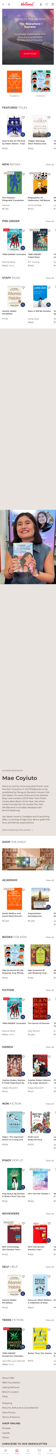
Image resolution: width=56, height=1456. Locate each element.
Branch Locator (10, 1392)
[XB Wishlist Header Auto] (47, 4)
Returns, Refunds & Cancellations (20, 1407)
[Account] (41, 4)
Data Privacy (9, 1412)
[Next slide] (51, 83)
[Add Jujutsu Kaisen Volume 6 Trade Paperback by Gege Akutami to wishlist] (23, 1057)
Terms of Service (11, 1417)
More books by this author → (17, 830)
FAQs (5, 1396)
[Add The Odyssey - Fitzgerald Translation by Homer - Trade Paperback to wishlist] (23, 174)
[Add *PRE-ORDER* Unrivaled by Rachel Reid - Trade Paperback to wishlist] (23, 231)
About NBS (8, 1378)
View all (50, 164)
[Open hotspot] (17, 861)
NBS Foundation (11, 1382)
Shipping (7, 1403)
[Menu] (3, 4)
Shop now (30, 53)
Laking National (10, 1387)
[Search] (9, 4)
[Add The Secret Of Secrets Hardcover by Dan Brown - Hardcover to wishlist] (49, 1000)
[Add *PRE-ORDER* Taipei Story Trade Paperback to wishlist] (49, 231)
